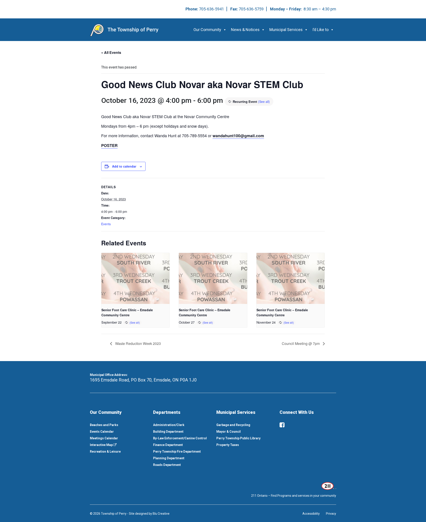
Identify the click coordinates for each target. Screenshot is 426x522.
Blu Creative (161, 513)
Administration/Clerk (168, 425)
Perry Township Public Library (238, 438)
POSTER (109, 145)
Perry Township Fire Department (177, 451)
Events (106, 224)
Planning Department (168, 458)
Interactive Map (101, 445)
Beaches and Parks (104, 425)
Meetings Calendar (104, 438)
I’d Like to (320, 29)
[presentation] (135, 278)
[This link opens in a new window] (328, 485)
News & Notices (245, 29)
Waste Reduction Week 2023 (137, 343)
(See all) (264, 101)
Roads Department (167, 465)
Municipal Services (286, 29)
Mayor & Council (228, 431)
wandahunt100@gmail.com (238, 136)
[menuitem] (118, 425)
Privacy (331, 513)
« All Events (111, 52)
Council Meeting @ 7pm (301, 343)
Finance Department (168, 445)
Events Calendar (102, 431)
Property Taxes (227, 445)
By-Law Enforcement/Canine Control (180, 438)
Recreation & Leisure (105, 451)
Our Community (207, 29)
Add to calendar (124, 166)
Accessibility (311, 513)
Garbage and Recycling (233, 425)
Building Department (168, 431)
